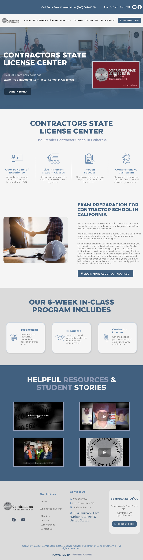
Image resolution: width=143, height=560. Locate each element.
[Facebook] (13, 519)
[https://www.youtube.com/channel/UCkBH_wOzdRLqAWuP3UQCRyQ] (134, 7)
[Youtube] (23, 519)
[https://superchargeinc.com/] (106, 554)
